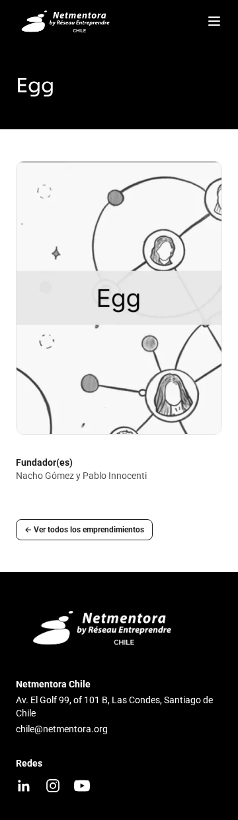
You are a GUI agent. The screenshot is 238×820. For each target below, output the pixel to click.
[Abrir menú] (214, 21)
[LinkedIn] (24, 786)
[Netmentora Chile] (67, 21)
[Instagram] (53, 786)
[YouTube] (82, 786)
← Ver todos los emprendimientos (84, 529)
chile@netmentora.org (62, 729)
